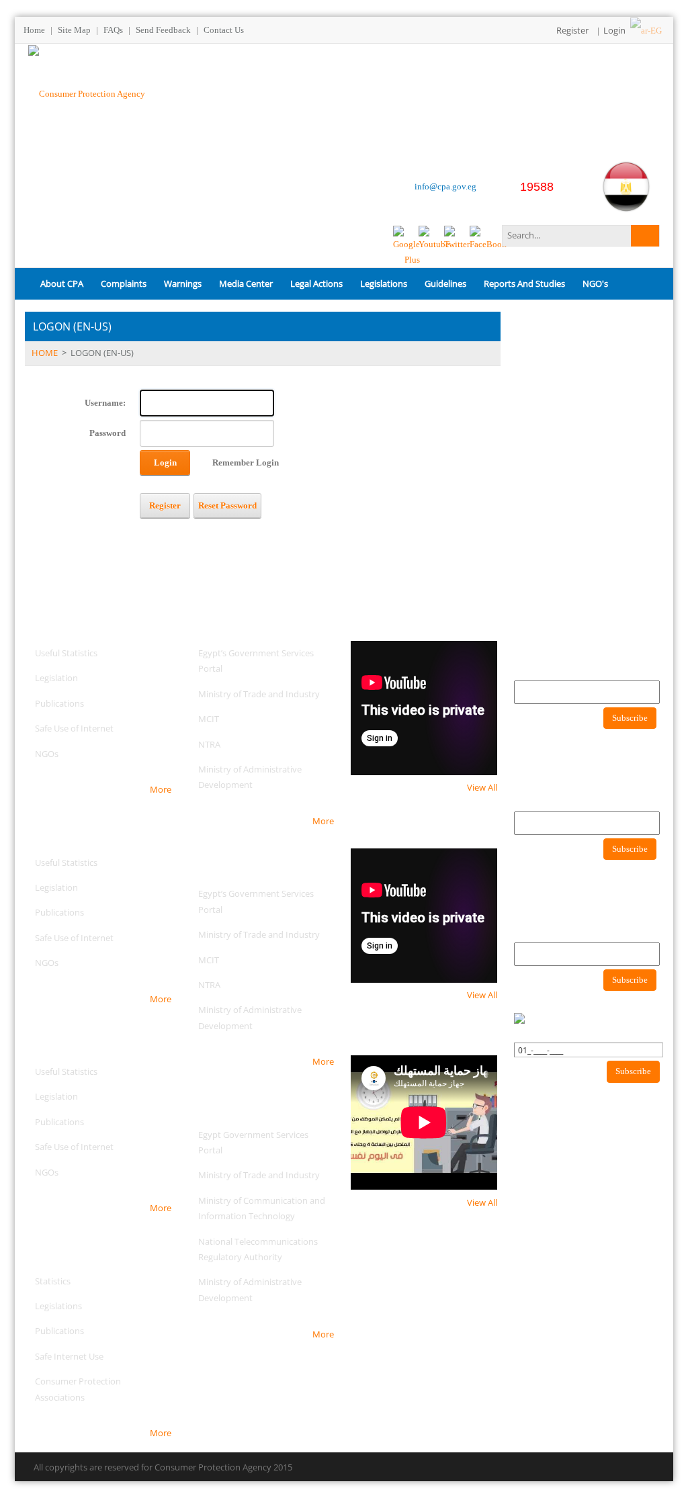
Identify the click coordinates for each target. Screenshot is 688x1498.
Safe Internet (61, 1356)
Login (614, 30)
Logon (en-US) (102, 353)
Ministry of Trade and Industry (259, 694)
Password (107, 433)
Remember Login (245, 462)
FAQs (113, 30)
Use (95, 1356)
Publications (59, 703)
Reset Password (227, 505)
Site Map (74, 30)
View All (482, 787)
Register (572, 30)
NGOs (46, 754)
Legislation (56, 678)
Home (34, 30)
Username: (105, 403)
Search (645, 236)
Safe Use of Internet (74, 728)
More (160, 789)
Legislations (58, 1306)
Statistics (53, 1281)
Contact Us (224, 30)
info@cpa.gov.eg (445, 186)
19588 (537, 186)
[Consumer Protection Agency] (86, 92)
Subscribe (630, 718)
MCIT (208, 719)
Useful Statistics (66, 653)
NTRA (209, 744)
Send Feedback (163, 30)
